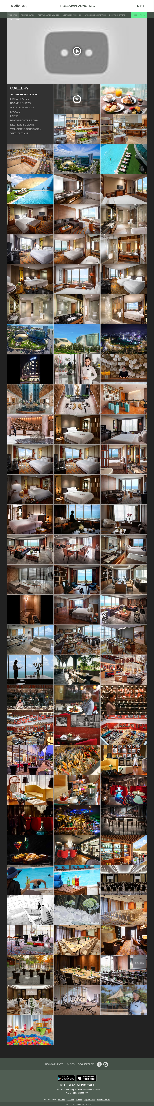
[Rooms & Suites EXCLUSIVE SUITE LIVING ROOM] (30, 549)
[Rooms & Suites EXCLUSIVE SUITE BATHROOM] (30, 579)
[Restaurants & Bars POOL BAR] (123, 849)
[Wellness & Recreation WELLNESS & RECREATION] (77, 999)
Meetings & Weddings (72, 15)
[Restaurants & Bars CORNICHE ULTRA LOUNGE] (123, 789)
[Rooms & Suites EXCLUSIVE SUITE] (77, 519)
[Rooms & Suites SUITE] (123, 189)
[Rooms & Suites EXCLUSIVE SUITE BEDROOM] (123, 549)
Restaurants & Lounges (48, 15)
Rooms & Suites (27, 15)
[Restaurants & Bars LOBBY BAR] (123, 759)
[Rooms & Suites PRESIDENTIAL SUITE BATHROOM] (30, 639)
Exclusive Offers (117, 15)
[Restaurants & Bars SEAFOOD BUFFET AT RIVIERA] (77, 759)
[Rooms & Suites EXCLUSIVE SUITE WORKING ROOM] (77, 579)
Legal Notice (89, 1100)
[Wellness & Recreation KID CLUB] (30, 1029)
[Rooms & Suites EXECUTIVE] (123, 459)
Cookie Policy (86, 1064)
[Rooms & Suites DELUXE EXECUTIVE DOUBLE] (77, 489)
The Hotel (12, 15)
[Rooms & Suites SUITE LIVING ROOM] (123, 489)
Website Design (103, 1100)
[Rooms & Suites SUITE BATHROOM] (77, 189)
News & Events (54, 1064)
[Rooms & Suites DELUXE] (77, 459)
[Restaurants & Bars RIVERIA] (30, 759)
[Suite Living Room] (77, 219)
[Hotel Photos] (123, 99)
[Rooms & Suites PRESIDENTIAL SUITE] (77, 609)
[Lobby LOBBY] (77, 369)
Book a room (139, 15)
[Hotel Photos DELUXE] (77, 279)
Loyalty (70, 1064)
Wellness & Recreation (95, 15)
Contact (70, 1100)
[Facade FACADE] (30, 339)
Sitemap (61, 1100)
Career (79, 1100)
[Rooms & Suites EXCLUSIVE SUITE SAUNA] (30, 609)
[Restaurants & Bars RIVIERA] (77, 669)
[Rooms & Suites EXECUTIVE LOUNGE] (77, 639)
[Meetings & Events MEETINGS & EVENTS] (123, 879)
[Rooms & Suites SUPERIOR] (77, 429)
